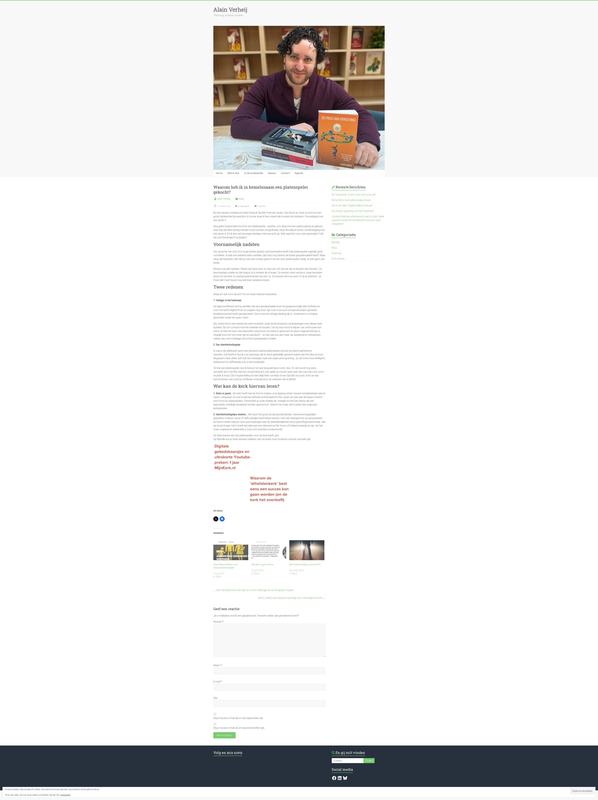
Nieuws (272, 173)
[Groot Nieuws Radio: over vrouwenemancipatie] (230, 550)
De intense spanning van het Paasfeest (353, 210)
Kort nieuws (338, 258)
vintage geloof (243, 206)
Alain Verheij (230, 9)
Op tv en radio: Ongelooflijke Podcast (352, 205)
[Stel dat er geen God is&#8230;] (268, 550)
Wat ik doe (233, 173)
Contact (285, 173)
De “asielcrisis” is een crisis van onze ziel (353, 194)
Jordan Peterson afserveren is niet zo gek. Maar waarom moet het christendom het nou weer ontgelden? (358, 220)
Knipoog (336, 253)
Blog (241, 198)
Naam (217, 665)
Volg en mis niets (227, 752)
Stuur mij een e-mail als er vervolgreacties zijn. (238, 718)
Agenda (299, 173)
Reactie (218, 621)
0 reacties (261, 206)
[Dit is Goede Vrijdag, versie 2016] (306, 550)
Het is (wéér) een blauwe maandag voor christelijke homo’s (291, 597)
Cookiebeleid (65, 795)
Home (219, 173)
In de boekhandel (253, 173)
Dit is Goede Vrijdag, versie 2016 (304, 564)
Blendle (336, 242)
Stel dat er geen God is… (263, 564)
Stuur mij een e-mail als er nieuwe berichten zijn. (239, 727)
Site (215, 697)
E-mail (217, 681)
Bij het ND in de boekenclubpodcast (351, 200)
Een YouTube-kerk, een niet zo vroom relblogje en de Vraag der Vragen (253, 590)
